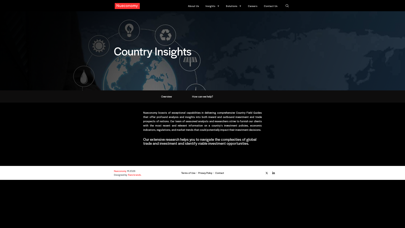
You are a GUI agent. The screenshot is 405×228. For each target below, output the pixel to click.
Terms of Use (188, 172)
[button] (287, 6)
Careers (253, 6)
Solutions (231, 6)
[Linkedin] (273, 173)
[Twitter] (266, 173)
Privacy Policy (205, 172)
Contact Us (271, 6)
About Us (193, 6)
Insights (210, 6)
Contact (219, 172)
